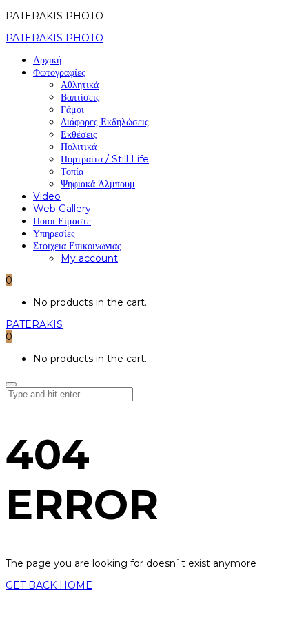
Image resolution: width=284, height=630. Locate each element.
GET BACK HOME (49, 585)
